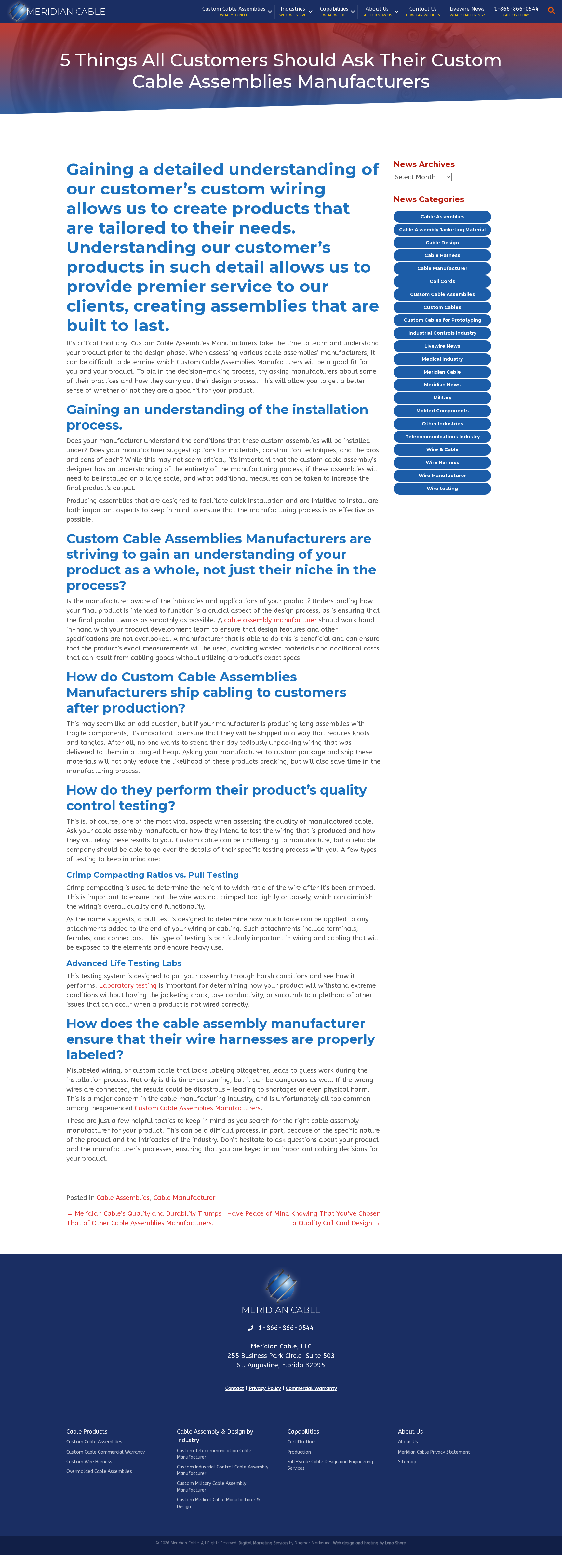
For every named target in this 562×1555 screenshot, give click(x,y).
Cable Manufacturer (184, 1197)
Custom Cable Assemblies (233, 11)
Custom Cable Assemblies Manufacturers (198, 1108)
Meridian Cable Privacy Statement (434, 1452)
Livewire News (467, 11)
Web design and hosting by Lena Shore (369, 1543)
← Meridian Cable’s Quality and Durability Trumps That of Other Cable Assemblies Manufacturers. (143, 1218)
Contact (234, 1388)
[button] (269, 12)
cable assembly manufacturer (270, 620)
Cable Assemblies (123, 1197)
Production (299, 1452)
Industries (292, 11)
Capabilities (334, 11)
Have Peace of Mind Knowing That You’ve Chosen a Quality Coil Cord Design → (304, 1218)
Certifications (302, 1442)
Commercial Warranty (311, 1388)
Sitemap (407, 1462)
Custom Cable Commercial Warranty (105, 1452)
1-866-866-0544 (516, 11)
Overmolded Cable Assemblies (99, 1471)
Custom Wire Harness (89, 1462)
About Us (377, 11)
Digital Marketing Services (263, 1543)
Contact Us (423, 11)
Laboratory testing (128, 985)
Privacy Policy (265, 1388)
